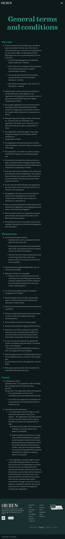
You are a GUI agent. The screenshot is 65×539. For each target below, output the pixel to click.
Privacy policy (5, 537)
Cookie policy (13, 537)
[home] (8, 2)
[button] (60, 3)
